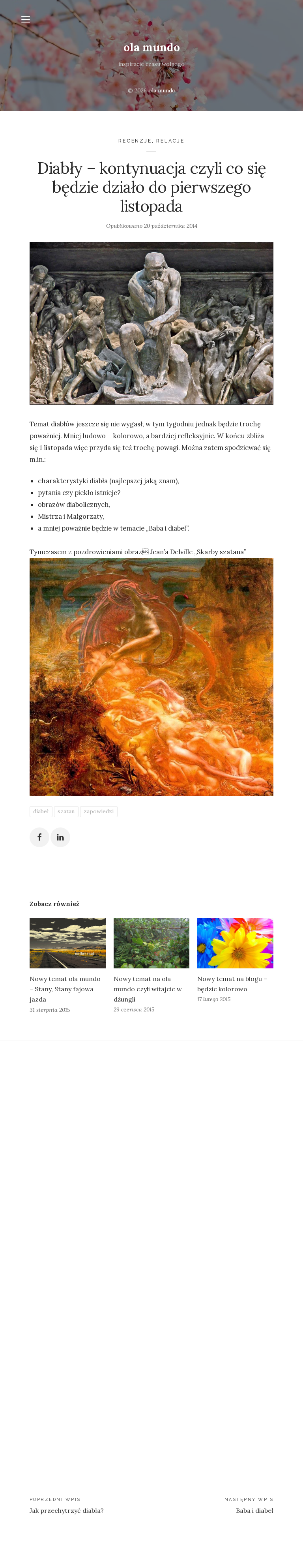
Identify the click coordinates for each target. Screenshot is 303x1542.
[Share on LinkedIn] (60, 837)
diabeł (41, 811)
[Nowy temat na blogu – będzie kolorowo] (235, 943)
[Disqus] (151, 1149)
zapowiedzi (99, 811)
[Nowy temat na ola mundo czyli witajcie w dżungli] (152, 943)
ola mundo (151, 47)
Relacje (170, 141)
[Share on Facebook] (39, 837)
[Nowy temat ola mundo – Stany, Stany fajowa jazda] (68, 943)
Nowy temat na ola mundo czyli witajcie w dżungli (148, 989)
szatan (66, 811)
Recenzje (135, 141)
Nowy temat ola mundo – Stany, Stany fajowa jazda (65, 989)
